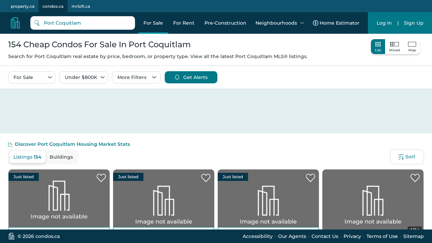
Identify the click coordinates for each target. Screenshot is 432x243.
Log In (384, 23)
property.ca (22, 6)
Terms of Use (382, 236)
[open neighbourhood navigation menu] (302, 23)
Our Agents (292, 236)
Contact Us (325, 236)
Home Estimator (339, 23)
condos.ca (53, 6)
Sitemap (413, 236)
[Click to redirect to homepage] (15, 23)
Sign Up (414, 23)
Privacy (352, 236)
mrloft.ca (81, 6)
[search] (82, 23)
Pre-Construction (225, 23)
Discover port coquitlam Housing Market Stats (72, 144)
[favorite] (101, 178)
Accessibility (258, 236)
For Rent (183, 23)
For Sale (153, 23)
